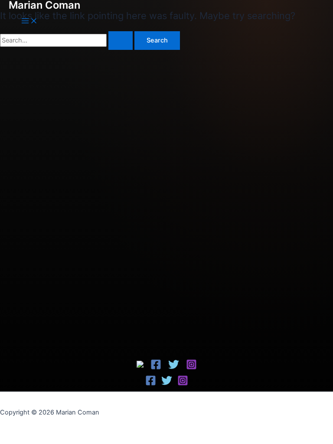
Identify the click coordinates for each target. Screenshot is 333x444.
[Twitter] (173, 368)
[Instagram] (191, 368)
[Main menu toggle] (29, 21)
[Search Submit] (120, 40)
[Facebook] (141, 365)
